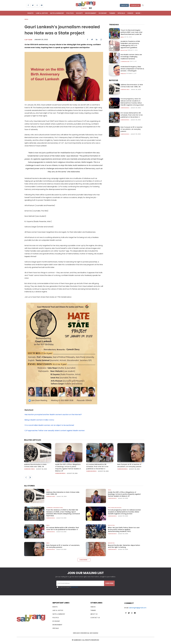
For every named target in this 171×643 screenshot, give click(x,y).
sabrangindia (125, 108)
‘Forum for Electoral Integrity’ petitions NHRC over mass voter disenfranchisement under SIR (131, 32)
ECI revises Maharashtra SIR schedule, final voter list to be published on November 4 (132, 115)
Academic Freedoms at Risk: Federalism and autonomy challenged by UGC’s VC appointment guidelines (130, 44)
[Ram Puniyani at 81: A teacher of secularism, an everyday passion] (114, 131)
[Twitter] (32, 5)
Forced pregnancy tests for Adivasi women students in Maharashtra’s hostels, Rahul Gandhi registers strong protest (132, 102)
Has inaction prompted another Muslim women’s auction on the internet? (53, 414)
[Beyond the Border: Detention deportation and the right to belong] (96, 549)
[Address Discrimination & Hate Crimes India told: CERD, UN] (114, 89)
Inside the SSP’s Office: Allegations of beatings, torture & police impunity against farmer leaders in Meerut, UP (124, 494)
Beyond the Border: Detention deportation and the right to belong (124, 546)
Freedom (123, 73)
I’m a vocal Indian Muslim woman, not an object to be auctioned (49, 425)
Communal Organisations (54, 507)
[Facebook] (28, 5)
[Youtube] (41, 5)
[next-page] (30, 477)
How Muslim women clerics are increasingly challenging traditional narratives (131, 57)
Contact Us (135, 5)
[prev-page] (26, 477)
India (26, 19)
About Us (124, 5)
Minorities (111, 543)
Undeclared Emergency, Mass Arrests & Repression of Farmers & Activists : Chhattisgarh (132, 69)
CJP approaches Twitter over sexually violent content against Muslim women (55, 430)
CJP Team (28, 40)
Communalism (125, 61)
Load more (83, 560)
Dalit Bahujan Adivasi (114, 107)
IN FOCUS (113, 80)
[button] (142, 5)
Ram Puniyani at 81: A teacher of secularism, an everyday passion (131, 129)
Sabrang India (125, 89)
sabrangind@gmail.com (137, 608)
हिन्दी (90, 8)
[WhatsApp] (37, 5)
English (84, 8)
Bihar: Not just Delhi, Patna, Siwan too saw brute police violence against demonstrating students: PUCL (124, 529)
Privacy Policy (74, 587)
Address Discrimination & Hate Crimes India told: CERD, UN (132, 86)
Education (124, 50)
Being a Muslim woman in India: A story (39, 420)
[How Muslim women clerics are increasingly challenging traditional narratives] (114, 58)
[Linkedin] (97, 39)
